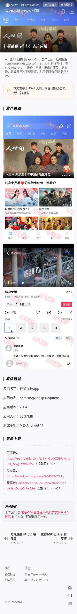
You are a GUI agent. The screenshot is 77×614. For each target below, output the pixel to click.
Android (14, 10)
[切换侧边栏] (70, 603)
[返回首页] (70, 588)
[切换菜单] (70, 595)
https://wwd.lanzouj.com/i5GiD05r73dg (35, 476)
